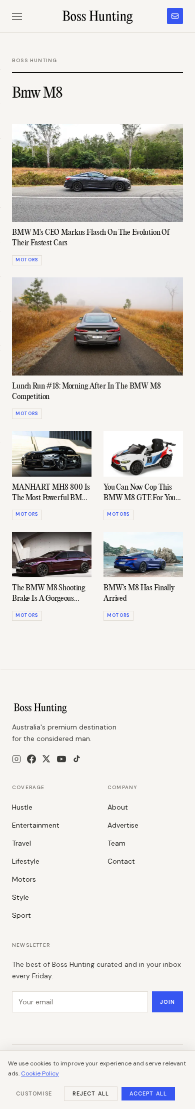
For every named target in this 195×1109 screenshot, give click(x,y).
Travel (21, 843)
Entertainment (36, 825)
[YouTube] (61, 759)
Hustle (22, 807)
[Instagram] (16, 759)
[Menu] (17, 16)
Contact (121, 861)
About (118, 807)
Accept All (148, 1093)
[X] (46, 759)
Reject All (90, 1093)
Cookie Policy (40, 1073)
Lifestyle (26, 861)
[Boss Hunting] (98, 16)
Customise (34, 1093)
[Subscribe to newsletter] (175, 16)
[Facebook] (31, 759)
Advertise (123, 825)
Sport (21, 915)
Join (167, 1001)
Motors (24, 879)
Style (20, 897)
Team (117, 843)
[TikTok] (76, 759)
